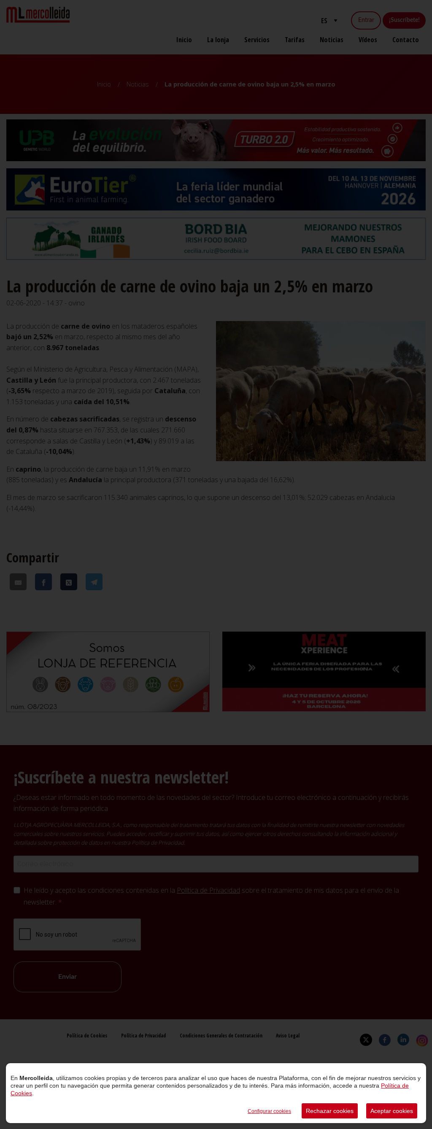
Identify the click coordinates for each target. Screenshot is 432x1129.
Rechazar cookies (330, 1110)
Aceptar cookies (391, 1110)
